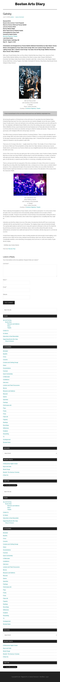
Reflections (6, 428)
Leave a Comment (19, 17)
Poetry (4, 411)
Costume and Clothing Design (10, 362)
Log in (47, 676)
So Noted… (6, 333)
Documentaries (7, 368)
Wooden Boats (7, 442)
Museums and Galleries (13, 324)
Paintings (5, 402)
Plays (14, 248)
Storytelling (6, 434)
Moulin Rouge (6, 469)
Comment (6, 263)
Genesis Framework (34, 676)
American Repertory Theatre (10, 36)
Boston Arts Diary (30, 4)
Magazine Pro (24, 676)
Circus (4, 356)
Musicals (10, 248)
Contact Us (6, 330)
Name (5, 279)
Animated (5, 351)
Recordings (6, 425)
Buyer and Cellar (7, 466)
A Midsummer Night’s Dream (10, 463)
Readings (5, 422)
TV (3, 436)
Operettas (5, 399)
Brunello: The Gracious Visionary (11, 472)
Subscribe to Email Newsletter (11, 336)
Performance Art (7, 405)
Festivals (5, 371)
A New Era (5, 475)
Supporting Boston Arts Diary (10, 339)
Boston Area (8, 322)
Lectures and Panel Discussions (11, 385)
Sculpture (5, 431)
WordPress (42, 676)
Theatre (9, 327)
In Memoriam (6, 376)
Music (9, 326)
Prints (4, 414)
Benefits (5, 354)
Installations (6, 379)
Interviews (5, 382)
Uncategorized (6, 439)
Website (5, 294)
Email (5, 287)
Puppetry (5, 419)
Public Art (5, 416)
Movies (5, 388)
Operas (5, 396)
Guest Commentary (8, 374)
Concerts (5, 359)
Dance (4, 365)
